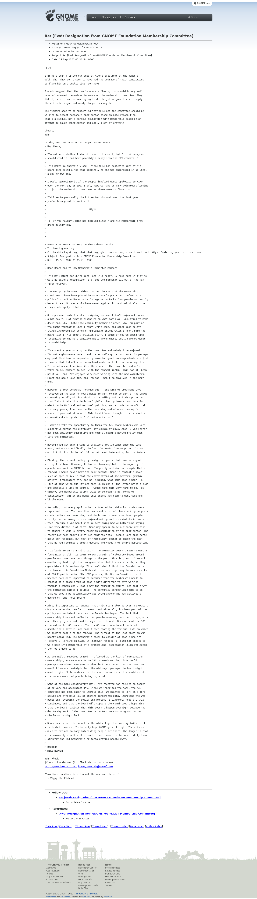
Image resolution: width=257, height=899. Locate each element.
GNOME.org (203, 3)
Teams (49, 874)
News (108, 865)
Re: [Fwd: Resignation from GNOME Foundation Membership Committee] (109, 797)
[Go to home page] (67, 22)
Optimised (51, 897)
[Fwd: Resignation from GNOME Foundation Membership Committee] (107, 813)
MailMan (108, 897)
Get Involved (53, 871)
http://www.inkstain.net (61, 766)
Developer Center (87, 868)
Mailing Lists (109, 17)
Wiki (80, 874)
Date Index (137, 826)
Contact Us (52, 879)
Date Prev (51, 826)
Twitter (108, 885)
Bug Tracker (84, 882)
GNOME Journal (113, 876)
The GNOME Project (57, 865)
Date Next (65, 826)
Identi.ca (110, 882)
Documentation (86, 871)
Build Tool (83, 888)
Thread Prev (82, 826)
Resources (84, 865)
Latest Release (112, 871)
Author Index (154, 826)
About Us (51, 868)
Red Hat (86, 897)
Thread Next (99, 826)
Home (94, 17)
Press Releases (112, 868)
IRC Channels (85, 879)
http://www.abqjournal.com (95, 766)
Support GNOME (54, 876)
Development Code (88, 885)
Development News (115, 879)
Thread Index (119, 826)
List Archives (127, 17)
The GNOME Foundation (58, 882)
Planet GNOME (112, 874)
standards (65, 897)
